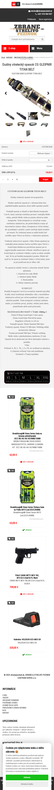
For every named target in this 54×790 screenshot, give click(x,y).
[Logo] (27, 30)
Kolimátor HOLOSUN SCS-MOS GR (27, 639)
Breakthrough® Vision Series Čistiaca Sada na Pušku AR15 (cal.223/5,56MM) (27, 508)
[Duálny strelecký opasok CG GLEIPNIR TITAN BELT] (27, 93)
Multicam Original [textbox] (44, 153)
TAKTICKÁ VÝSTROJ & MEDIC (23, 57)
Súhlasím (27, 777)
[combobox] (40, 153)
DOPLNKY (9, 57)
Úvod (3, 57)
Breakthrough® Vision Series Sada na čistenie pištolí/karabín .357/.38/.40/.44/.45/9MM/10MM (27, 436)
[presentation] (5, 93)
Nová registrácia (45, 19)
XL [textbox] (49, 160)
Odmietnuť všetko (27, 784)
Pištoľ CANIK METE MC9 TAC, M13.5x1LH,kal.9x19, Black (27, 576)
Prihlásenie (31, 19)
